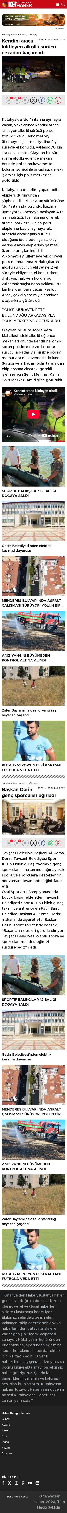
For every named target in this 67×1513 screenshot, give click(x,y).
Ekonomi (7, 1453)
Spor (4, 1436)
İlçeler (5, 1430)
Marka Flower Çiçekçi (17, 1497)
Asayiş (33, 34)
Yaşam (6, 1448)
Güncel (33, 783)
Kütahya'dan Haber (13, 34)
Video (5, 1442)
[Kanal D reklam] (33, 20)
